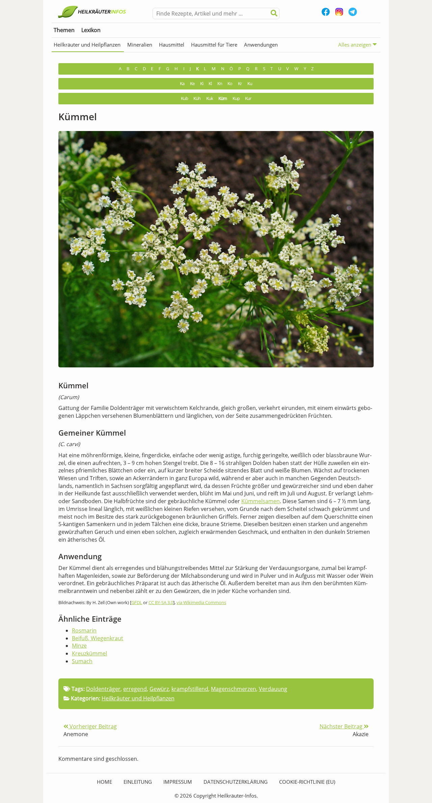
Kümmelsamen (260, 501)
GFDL (136, 602)
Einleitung (138, 781)
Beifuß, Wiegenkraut (97, 638)
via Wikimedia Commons (201, 602)
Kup (236, 98)
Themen (64, 30)
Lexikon (91, 30)
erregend (135, 689)
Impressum (177, 781)
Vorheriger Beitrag (92, 726)
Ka (182, 83)
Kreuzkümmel (89, 653)
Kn (219, 83)
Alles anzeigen (355, 44)
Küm (222, 98)
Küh (196, 98)
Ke (192, 83)
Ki (201, 83)
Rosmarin (84, 630)
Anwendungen (261, 44)
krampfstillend (189, 689)
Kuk (209, 98)
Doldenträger (103, 689)
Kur (248, 98)
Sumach (82, 661)
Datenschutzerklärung (236, 781)
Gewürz (159, 689)
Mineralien (139, 44)
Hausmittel (171, 44)
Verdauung (273, 689)
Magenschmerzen (233, 689)
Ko (229, 83)
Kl (210, 83)
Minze (79, 645)
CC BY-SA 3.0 (160, 602)
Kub (184, 98)
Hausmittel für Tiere (214, 44)
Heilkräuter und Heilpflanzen (87, 44)
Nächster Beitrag (342, 726)
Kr (240, 83)
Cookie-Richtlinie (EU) (307, 781)
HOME (104, 781)
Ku (249, 83)
